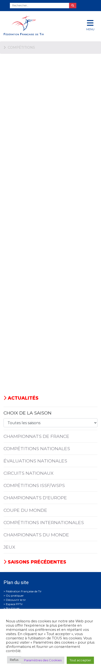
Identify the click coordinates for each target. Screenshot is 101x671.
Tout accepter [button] (80, 660)
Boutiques (12, 608)
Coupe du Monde (25, 510)
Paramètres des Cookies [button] (43, 660)
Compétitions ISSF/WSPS (34, 485)
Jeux (9, 547)
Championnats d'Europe (35, 497)
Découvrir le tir (16, 600)
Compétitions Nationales (37, 448)
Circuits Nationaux (29, 473)
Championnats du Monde (36, 535)
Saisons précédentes (36, 562)
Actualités (22, 398)
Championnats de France (36, 436)
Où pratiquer (15, 595)
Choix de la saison (27, 413)
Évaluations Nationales (35, 461)
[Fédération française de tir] (34, 25)
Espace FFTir (14, 604)
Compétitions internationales (44, 522)
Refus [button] (14, 660)
